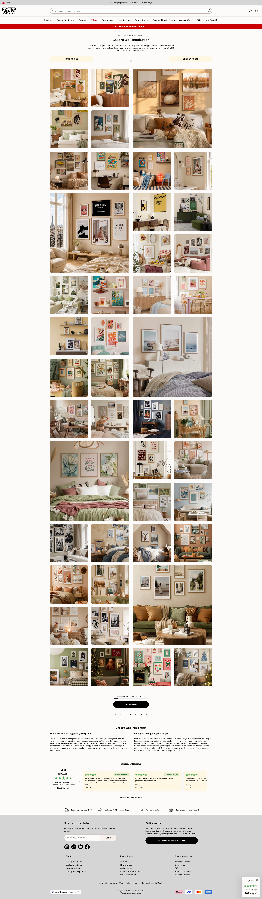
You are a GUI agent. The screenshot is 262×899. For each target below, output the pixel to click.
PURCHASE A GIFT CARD (174, 840)
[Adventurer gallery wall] (172, 605)
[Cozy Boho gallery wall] (69, 626)
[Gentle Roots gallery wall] (110, 378)
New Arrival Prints (73, 868)
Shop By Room (190, 59)
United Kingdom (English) (65, 892)
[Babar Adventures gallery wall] (69, 378)
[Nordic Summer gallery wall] (69, 295)
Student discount (128, 875)
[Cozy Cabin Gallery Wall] (152, 543)
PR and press (126, 865)
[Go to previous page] (115, 714)
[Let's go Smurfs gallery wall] (110, 171)
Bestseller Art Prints (75, 865)
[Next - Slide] (210, 781)
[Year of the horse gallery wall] (69, 129)
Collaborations (126, 868)
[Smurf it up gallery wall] (152, 171)
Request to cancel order (186, 871)
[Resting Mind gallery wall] (110, 419)
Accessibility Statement (131, 871)
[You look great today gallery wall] (193, 171)
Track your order (182, 861)
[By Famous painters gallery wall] (110, 129)
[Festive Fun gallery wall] (152, 667)
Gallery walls (137, 35)
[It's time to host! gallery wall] (193, 295)
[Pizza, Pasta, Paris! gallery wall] (152, 253)
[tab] (250, 11)
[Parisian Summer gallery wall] (193, 253)
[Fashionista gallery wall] (89, 233)
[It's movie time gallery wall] (152, 212)
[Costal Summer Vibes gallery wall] (152, 295)
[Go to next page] (146, 714)
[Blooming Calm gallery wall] (89, 481)
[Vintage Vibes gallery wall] (69, 667)
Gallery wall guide (74, 861)
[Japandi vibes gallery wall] (110, 336)
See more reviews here (131, 797)
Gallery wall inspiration (76, 871)
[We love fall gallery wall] (110, 88)
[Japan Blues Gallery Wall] (193, 502)
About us (124, 861)
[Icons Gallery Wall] (69, 543)
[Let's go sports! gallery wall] (193, 212)
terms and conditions (107, 883)
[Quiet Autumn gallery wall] (172, 108)
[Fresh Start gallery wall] (193, 419)
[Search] (209, 11)
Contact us (180, 865)
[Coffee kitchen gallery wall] (69, 336)
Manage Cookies (182, 875)
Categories (71, 59)
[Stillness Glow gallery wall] (193, 667)
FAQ (176, 868)
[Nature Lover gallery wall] (110, 584)
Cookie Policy (125, 883)
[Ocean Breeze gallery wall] (172, 357)
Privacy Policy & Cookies (153, 883)
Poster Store (123, 35)
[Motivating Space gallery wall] (152, 460)
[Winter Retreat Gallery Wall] (110, 543)
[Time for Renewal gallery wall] (69, 419)
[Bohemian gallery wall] (69, 584)
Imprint (137, 883)
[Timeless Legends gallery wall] (152, 419)
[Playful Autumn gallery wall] (69, 88)
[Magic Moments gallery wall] (110, 667)
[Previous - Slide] (79, 781)
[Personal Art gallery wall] (193, 543)
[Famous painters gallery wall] (69, 171)
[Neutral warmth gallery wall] (193, 460)
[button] (133, 57)
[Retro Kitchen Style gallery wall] (110, 295)
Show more (131, 704)
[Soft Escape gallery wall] (152, 502)
